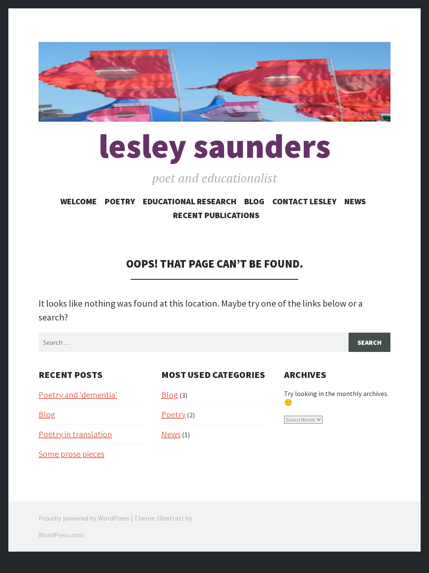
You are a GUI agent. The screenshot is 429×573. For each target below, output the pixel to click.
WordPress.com (61, 535)
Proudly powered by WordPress (84, 518)
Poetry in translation (75, 434)
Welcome (78, 201)
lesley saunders (214, 146)
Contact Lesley (304, 201)
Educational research (189, 201)
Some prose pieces (71, 453)
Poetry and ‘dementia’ (78, 394)
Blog (254, 201)
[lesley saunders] (214, 82)
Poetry (120, 201)
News (355, 201)
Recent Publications (216, 215)
